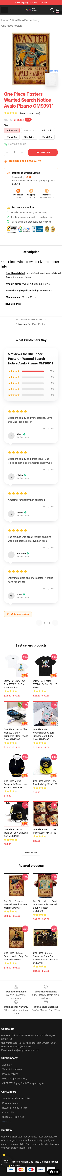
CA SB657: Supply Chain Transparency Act (23, 1083)
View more (31, 852)
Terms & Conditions (12, 1069)
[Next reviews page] (55, 623)
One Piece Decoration (24, 20)
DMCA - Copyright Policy (14, 1078)
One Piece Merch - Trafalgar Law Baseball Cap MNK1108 (16, 832)
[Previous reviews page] (39, 623)
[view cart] (57, 10)
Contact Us (8, 1112)
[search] (52, 10)
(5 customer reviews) (29, 113)
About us (7, 1064)
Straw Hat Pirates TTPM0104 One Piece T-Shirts (45, 684)
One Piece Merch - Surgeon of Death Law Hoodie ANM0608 (15, 784)
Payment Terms (10, 1103)
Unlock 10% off (7, 1161)
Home (4, 20)
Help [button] (56, 1172)
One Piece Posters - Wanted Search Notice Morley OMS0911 (15, 904)
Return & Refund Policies (14, 1107)
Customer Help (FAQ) (13, 1117)
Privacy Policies (10, 1074)
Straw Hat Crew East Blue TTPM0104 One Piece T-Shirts (14, 684)
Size (6, 125)
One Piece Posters (11, 25)
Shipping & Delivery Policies (16, 1098)
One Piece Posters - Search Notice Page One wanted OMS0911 (16, 956)
